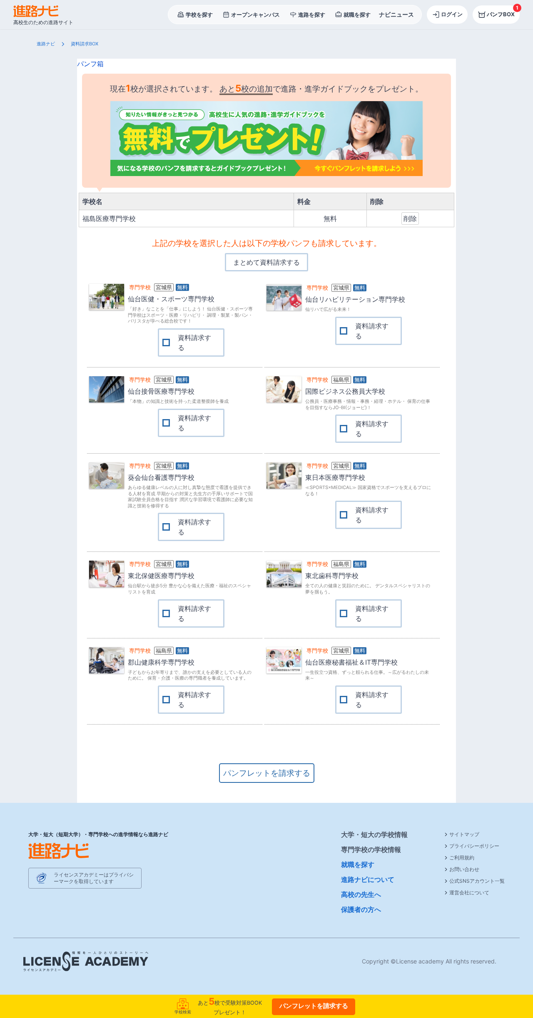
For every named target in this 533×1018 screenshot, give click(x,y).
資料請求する (194, 342)
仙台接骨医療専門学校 (161, 391)
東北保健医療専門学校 (161, 575)
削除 (410, 218)
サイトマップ (464, 834)
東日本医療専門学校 (335, 477)
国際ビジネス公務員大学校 (345, 391)
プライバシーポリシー (474, 846)
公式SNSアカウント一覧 (477, 881)
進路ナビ (46, 44)
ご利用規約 (461, 857)
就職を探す (357, 864)
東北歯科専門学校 (332, 575)
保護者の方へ (361, 909)
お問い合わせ (464, 869)
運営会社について (469, 892)
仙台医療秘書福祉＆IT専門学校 (351, 662)
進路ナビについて (367, 879)
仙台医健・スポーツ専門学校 (171, 299)
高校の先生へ (361, 894)
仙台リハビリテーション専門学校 (355, 299)
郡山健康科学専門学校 (161, 662)
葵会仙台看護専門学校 (161, 477)
